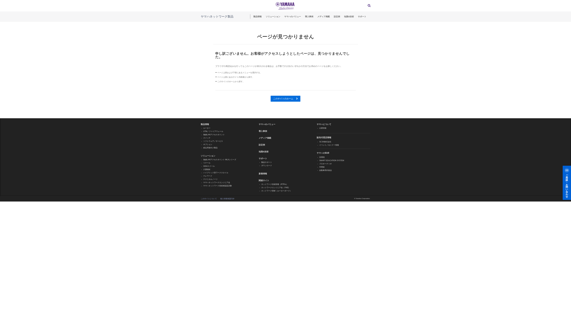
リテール (206, 163)
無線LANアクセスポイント (214, 135)
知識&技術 (349, 16)
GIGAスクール (209, 166)
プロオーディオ (325, 164)
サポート (362, 16)
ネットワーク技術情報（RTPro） (274, 184)
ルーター (206, 128)
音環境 (322, 157)
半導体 (322, 167)
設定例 (337, 16)
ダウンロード (266, 166)
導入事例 (309, 16)
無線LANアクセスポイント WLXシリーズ (219, 160)
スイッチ (206, 138)
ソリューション (273, 16)
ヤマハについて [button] (324, 124)
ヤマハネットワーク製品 (217, 16)
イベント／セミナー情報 (329, 145)
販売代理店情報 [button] (324, 137)
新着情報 (263, 173)
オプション (207, 144)
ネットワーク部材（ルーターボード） (276, 191)
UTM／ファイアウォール (213, 131)
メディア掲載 (323, 16)
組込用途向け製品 (210, 148)
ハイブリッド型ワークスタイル (215, 173)
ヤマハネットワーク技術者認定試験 (217, 186)
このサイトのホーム (283, 98)
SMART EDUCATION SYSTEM (331, 160)
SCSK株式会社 (325, 142)
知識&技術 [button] (264, 151)
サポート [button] (263, 158)
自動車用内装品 (325, 170)
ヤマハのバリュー (292, 16)
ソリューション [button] (208, 155)
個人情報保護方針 (227, 199)
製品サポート (266, 162)
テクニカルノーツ (210, 179)
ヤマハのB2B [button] (323, 152)
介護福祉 (206, 169)
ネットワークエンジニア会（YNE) (275, 188)
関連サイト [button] (264, 180)
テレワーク (207, 176)
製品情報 (257, 16)
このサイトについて (209, 199)
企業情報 (322, 128)
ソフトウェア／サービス (213, 141)
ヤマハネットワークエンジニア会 (216, 182)
